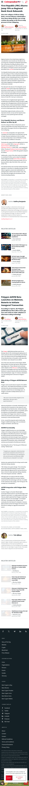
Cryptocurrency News (17, 528)
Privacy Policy (5, 747)
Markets (4, 644)
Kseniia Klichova (22, 27)
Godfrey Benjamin (9, 27)
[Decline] (25, 770)
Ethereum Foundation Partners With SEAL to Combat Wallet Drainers (19, 567)
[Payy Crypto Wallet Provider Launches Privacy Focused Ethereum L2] (6, 602)
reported (5, 132)
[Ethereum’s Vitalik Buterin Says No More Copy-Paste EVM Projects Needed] (6, 591)
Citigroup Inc (16, 144)
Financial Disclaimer (7, 744)
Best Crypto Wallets (7, 698)
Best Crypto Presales (7, 690)
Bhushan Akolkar (17, 582)
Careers (4, 736)
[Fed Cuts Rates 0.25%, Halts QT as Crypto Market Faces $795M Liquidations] (6, 236)
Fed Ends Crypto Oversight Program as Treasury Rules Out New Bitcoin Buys (19, 258)
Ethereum (14, 367)
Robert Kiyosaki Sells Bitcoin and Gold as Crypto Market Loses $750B (19, 578)
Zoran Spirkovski (17, 239)
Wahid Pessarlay (17, 614)
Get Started (26, 783)
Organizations (6, 665)
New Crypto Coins (7, 693)
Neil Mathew (16, 571)
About (3, 731)
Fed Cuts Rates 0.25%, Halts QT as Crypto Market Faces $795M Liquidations (19, 235)
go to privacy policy (19, 778)
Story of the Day (6, 642)
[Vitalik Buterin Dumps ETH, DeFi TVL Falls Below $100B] (6, 614)
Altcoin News (16, 527)
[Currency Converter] (26, 2)
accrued (11, 69)
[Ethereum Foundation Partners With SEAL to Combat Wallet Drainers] (6, 568)
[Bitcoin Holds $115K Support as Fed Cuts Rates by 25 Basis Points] (6, 247)
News (10, 195)
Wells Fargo (4, 144)
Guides (4, 673)
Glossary (4, 676)
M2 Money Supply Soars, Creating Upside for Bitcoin (18, 281)
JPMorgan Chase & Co (6, 147)
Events (3, 670)
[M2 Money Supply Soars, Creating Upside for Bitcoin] (6, 283)
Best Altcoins (5, 688)
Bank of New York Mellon (20, 158)
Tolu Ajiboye (7, 319)
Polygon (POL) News (6, 527)
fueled (7, 88)
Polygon (5, 351)
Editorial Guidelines (7, 739)
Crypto (3, 647)
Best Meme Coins (6, 696)
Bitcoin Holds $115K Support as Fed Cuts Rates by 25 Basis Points (19, 246)
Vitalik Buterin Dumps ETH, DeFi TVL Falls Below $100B (19, 611)
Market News (4, 195)
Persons (4, 667)
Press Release (5, 653)
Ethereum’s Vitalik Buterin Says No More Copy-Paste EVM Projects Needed (19, 590)
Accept (9, 777)
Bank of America (5, 145)
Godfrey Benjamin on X (6, 219)
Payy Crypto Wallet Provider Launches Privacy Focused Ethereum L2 (19, 601)
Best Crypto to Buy (7, 685)
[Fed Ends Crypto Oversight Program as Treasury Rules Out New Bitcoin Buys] (6, 259)
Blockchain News (6, 528)
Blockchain (5, 650)
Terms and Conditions (8, 742)
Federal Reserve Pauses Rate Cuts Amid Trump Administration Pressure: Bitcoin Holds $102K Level (19, 270)
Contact (4, 733)
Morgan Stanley (9, 150)
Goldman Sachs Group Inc (16, 149)
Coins (3, 662)
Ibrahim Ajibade (16, 250)
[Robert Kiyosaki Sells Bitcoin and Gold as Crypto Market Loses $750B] (6, 579)
